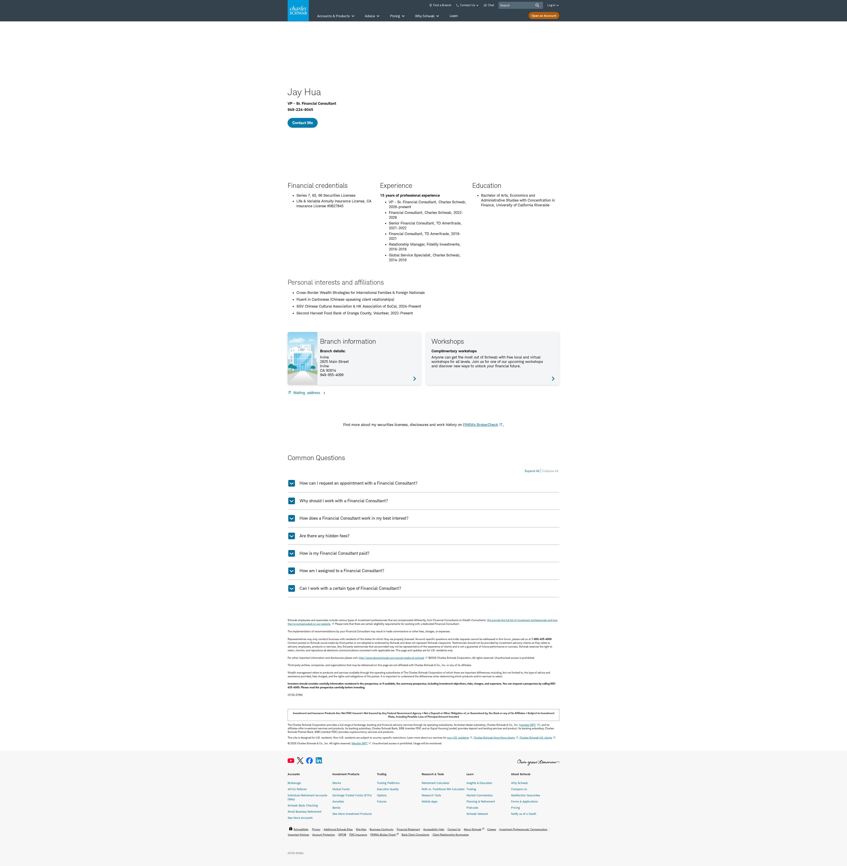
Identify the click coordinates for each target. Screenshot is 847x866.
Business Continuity (382, 829)
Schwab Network (477, 814)
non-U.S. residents (458, 737)
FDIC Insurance (358, 834)
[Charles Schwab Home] (298, 10)
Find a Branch (442, 5)
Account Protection (323, 834)
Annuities (338, 801)
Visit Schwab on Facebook (309, 760)
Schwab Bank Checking (303, 805)
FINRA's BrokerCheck (480, 424)
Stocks (336, 783)
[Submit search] (537, 5)
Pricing (515, 807)
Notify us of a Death (523, 814)
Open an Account (544, 15)
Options (381, 795)
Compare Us (519, 789)
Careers (491, 829)
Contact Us (454, 829)
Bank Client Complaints (415, 834)
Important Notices (298, 834)
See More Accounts (300, 817)
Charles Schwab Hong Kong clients (494, 737)
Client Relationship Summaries (451, 834)
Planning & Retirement (481, 801)
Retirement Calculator (436, 783)
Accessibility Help (433, 829)
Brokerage (294, 783)
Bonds (336, 807)
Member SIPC (359, 743)
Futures (381, 801)
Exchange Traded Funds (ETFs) (352, 795)
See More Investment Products (352, 814)
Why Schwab (519, 783)
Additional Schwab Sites (338, 829)
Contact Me (302, 122)
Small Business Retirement (304, 811)
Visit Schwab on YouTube (291, 760)
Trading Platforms (388, 783)
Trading (471, 789)
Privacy (316, 829)
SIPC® (342, 834)
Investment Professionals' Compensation (523, 829)
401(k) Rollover (297, 789)
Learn (454, 16)
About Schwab (472, 829)
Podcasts (472, 807)
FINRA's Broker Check (383, 834)
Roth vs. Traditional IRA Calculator (443, 789)
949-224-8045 (300, 109)
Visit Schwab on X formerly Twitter (300, 760)
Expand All (532, 471)
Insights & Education (479, 783)
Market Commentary (480, 795)
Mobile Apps (429, 801)
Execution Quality (388, 789)
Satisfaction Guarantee (525, 795)
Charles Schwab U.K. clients (536, 737)
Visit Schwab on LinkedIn (319, 760)
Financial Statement (408, 829)
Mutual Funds (341, 789)
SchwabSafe (301, 829)
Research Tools (431, 795)
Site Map (361, 829)
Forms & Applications (524, 801)
